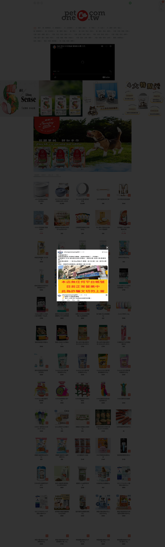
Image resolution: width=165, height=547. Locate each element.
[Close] (107, 247)
